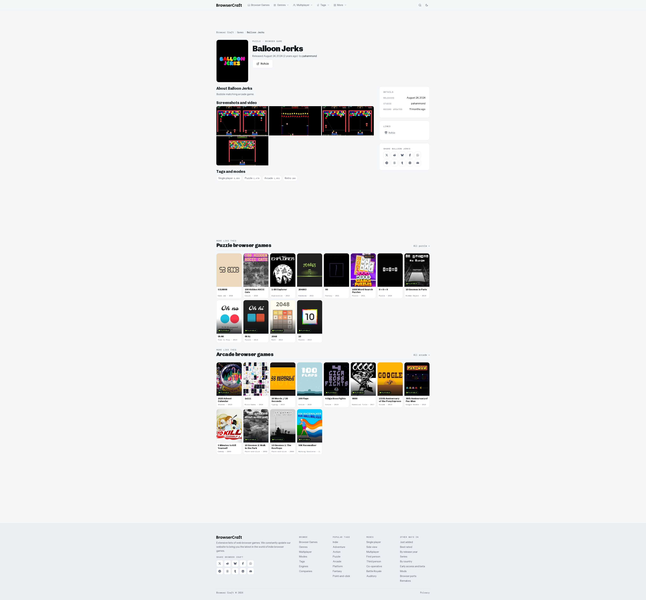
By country (406, 561)
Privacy (425, 592)
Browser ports (408, 576)
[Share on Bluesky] (402, 155)
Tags (302, 561)
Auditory (371, 576)
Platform (338, 566)
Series (403, 556)
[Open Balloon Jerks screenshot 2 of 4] (295, 120)
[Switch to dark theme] (427, 5)
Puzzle (336, 556)
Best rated (406, 547)
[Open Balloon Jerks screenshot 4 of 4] (242, 150)
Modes (303, 556)
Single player (373, 542)
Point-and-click (341, 576)
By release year (409, 551)
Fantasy (337, 571)
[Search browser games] (420, 5)
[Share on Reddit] (394, 155)
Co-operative (374, 566)
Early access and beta (412, 566)
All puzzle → (422, 245)
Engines (303, 566)
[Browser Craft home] (229, 5)
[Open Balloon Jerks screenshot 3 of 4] (348, 120)
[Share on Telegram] (386, 163)
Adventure (339, 547)
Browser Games (308, 542)
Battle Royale (374, 571)
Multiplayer (305, 551)
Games (240, 32)
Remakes (405, 580)
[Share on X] (386, 155)
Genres (303, 547)
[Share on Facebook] (410, 155)
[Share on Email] (417, 163)
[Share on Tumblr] (402, 163)
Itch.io (265, 63)
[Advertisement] (323, 20)
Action (336, 551)
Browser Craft (225, 32)
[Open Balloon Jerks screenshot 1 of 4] (242, 120)
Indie (335, 542)
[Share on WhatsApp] (417, 155)
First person (373, 556)
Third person (373, 561)
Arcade (337, 561)
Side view (371, 547)
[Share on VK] (410, 163)
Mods (403, 571)
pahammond (309, 56)
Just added (406, 542)
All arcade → (422, 355)
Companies (305, 571)
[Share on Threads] (394, 163)
